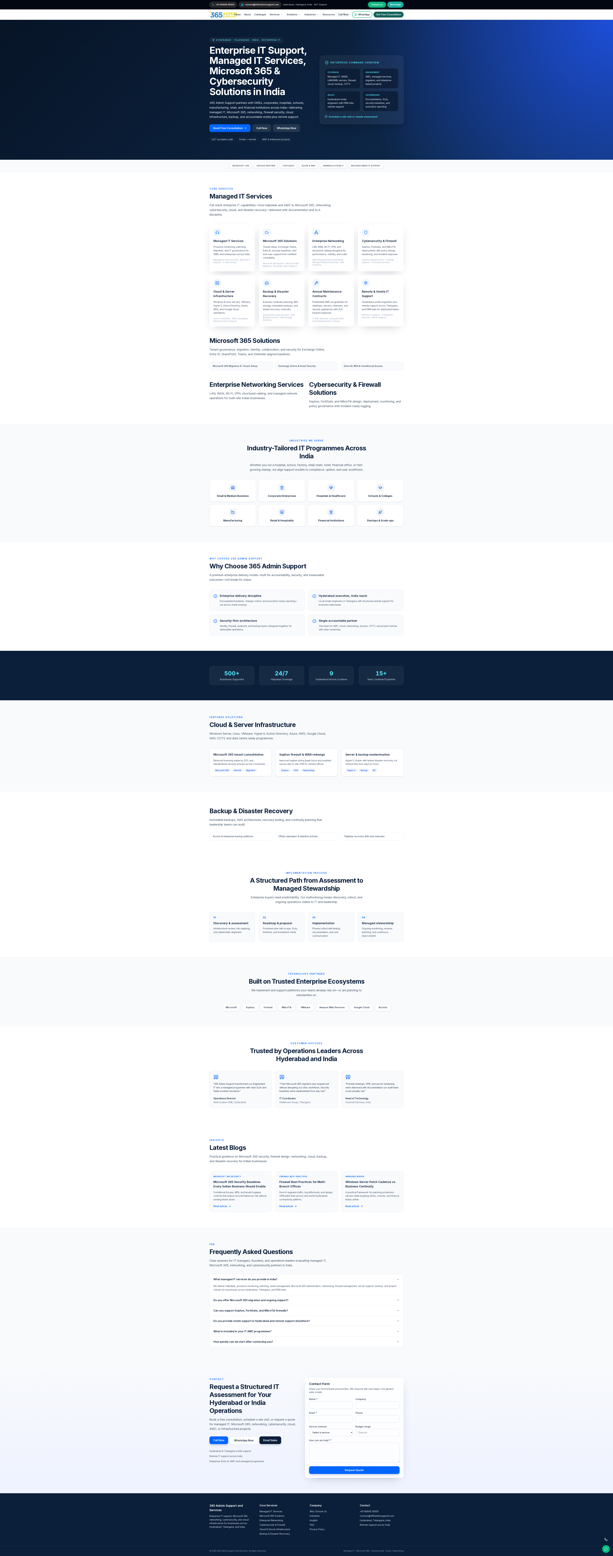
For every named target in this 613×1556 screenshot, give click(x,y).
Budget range (363, 1426)
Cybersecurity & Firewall (272, 1524)
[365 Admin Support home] (223, 14)
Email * (313, 1412)
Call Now (343, 14)
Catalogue (260, 14)
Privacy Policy (317, 1529)
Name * (313, 1399)
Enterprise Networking (271, 1520)
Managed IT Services (271, 1511)
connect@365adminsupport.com (377, 1515)
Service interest (318, 1426)
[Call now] (606, 1539)
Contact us (377, 4)
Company (361, 1399)
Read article (220, 1206)
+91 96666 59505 (369, 1511)
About (247, 14)
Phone (359, 1412)
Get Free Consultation (388, 14)
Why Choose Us (318, 1511)
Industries (315, 1515)
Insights (314, 1520)
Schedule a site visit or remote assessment (353, 116)
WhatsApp (395, 4)
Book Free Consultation (228, 128)
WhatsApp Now (286, 128)
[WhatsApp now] (606, 1549)
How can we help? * (320, 1440)
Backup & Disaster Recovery (275, 1533)
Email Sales (270, 1440)
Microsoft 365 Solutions (272, 1515)
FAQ (312, 1524)
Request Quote (354, 1470)
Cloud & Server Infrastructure (275, 1529)
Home (237, 14)
